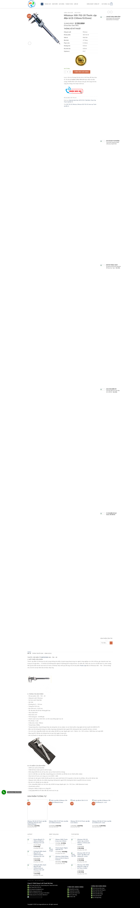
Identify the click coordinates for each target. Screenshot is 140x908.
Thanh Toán (69, 4)
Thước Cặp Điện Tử (68, 101)
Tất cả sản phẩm (39, 880)
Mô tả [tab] (29, 653)
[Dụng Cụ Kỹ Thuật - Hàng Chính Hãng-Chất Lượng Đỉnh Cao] (32, 4)
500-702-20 (69, 104)
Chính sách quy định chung (98, 888)
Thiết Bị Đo (87, 100)
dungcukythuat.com (37, 891)
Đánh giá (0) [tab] (48, 653)
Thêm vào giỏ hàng (81, 72)
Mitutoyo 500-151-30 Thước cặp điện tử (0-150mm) (80, 822)
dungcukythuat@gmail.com (37, 889)
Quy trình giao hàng (96, 897)
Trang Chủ (48, 4)
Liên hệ (76, 4)
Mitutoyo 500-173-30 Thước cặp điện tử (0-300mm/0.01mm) (58, 822)
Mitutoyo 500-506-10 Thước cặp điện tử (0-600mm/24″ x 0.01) (101, 822)
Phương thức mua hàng (74, 891)
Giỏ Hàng (61, 4)
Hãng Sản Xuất (68, 12)
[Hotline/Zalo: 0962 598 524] (4, 792)
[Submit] (111, 642)
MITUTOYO (77, 12)
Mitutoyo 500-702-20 (82, 104)
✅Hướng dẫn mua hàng (72, 889)
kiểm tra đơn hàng (73, 894)
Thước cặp (83, 665)
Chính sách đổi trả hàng (97, 893)
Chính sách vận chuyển (97, 892)
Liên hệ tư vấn (72, 896)
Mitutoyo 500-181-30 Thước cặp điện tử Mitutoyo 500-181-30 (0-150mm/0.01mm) (37, 823)
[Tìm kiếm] (42, 4)
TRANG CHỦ (30, 880)
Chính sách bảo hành (97, 895)
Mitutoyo (75, 104)
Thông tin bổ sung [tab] (37, 653)
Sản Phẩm (55, 4)
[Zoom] (29, 43)
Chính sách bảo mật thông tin (98, 890)
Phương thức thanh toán (74, 892)
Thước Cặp (93, 100)
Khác (77, 100)
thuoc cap (90, 104)
